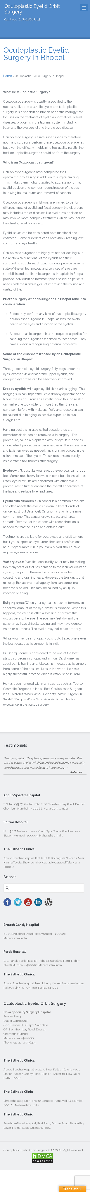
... (64, 767)
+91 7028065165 (28, 19)
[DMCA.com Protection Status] (42, 1161)
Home (7, 76)
